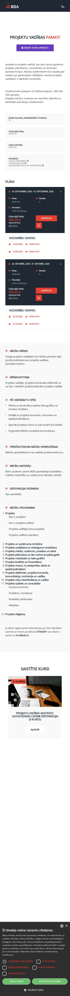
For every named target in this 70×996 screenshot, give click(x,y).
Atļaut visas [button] (16, 981)
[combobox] (61, 926)
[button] (35, 990)
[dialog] (35, 959)
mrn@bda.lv (22, 635)
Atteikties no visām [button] (50, 981)
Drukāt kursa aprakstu (36, 47)
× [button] (66, 926)
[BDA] (12, 4)
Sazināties (46, 218)
